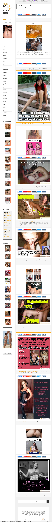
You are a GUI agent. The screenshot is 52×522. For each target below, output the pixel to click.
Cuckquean (4, 72)
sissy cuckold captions (7, 163)
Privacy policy (37, 515)
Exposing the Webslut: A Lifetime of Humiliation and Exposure (28, 371)
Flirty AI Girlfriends (37, 1)
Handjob (4, 90)
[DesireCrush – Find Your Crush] (7, 31)
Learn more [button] (48, 521)
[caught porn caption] (8, 322)
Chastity (4, 64)
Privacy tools (43, 515)
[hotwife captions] (8, 126)
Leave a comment (39, 20)
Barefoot (4, 49)
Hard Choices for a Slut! (7, 213)
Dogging (24, 224)
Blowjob (4, 55)
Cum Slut (4, 73)
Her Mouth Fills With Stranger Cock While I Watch (26, 123)
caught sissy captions (8, 308)
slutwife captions (8, 154)
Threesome (5, 112)
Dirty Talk (4, 75)
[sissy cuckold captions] (8, 159)
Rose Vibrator (37, 2)
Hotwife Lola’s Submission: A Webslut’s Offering (7, 232)
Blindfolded (35, 222)
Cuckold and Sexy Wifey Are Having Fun (7, 236)
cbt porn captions (7, 292)
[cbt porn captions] (8, 289)
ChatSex (29, 1)
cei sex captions (8, 259)
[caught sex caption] (8, 314)
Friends (4, 84)
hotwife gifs (7, 137)
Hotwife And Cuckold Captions (6, 12)
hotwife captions (8, 129)
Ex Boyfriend (5, 78)
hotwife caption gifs (7, 203)
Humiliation (5, 92)
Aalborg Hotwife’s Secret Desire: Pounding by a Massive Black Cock (29, 221)
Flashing (4, 83)
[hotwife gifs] (8, 134)
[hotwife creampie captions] (8, 143)
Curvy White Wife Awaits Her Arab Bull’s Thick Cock (26, 186)
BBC (29, 222)
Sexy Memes (5, 106)
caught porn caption (7, 325)
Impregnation (5, 93)
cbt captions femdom (8, 300)
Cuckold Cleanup (5, 69)
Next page (48, 501)
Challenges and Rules (6, 63)
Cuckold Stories (5, 70)
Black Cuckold (41, 54)
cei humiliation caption (8, 276)
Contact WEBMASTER (25, 515)
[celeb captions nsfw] (8, 248)
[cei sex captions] (8, 256)
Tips (4, 113)
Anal (4, 46)
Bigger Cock (5, 52)
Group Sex (4, 89)
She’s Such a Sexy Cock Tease (23, 68)
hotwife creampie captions (7, 146)
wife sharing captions (8, 170)
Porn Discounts (21, 1)
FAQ (33, 515)
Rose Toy (42, 1)
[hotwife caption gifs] (8, 200)
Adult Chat (33, 2)
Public (4, 104)
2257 (30, 515)
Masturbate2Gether (30, 0)
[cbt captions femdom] (8, 297)
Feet (30, 224)
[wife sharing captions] (8, 167)
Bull (3, 60)
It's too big (4, 95)
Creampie (4, 67)
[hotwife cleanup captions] (8, 175)
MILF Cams (25, 1)
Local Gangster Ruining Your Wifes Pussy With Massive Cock (7, 229)
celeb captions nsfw (7, 251)
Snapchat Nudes (46, 1)
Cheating (4, 66)
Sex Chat (30, 2)
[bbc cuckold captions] (8, 183)
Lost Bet (4, 96)
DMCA (33, 515)
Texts (4, 110)
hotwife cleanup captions (8, 179)
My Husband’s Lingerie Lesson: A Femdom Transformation (28, 421)
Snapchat (4, 107)
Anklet (4, 47)
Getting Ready (5, 86)
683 (37, 501)
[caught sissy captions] (8, 305)
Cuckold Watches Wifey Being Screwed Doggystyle (7, 225)
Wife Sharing (5, 116)
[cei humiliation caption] (8, 273)
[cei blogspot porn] (8, 281)
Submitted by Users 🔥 (6, 109)
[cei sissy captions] (8, 264)
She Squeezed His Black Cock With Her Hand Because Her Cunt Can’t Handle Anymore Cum (7, 216)
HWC (36, 19)
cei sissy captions (7, 267)
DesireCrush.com (42, 0)
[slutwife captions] (8, 151)
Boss (19, 187)
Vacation (4, 115)
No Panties (4, 101)
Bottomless (5, 58)
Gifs (3, 87)
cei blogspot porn (7, 284)
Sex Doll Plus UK (32, 1)
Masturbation (5, 98)
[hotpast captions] (8, 192)
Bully (4, 61)
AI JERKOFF (36, 0)
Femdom (4, 81)
